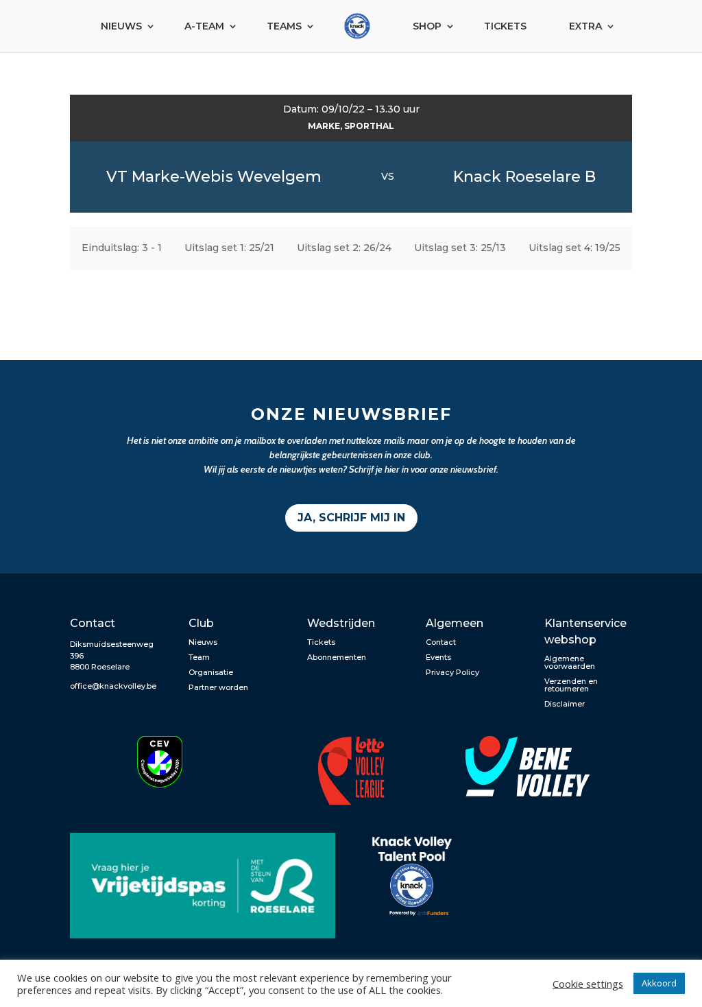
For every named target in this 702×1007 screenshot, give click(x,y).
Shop (427, 26)
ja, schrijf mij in (351, 517)
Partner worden (218, 687)
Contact (441, 642)
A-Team (204, 26)
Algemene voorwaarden (569, 662)
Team (199, 657)
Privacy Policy (452, 672)
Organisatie (211, 672)
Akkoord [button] (659, 983)
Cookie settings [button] (588, 984)
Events (438, 657)
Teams (284, 26)
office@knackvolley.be (113, 686)
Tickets (505, 26)
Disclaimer (564, 704)
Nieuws (121, 26)
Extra (585, 26)
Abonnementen (336, 657)
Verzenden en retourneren (571, 685)
